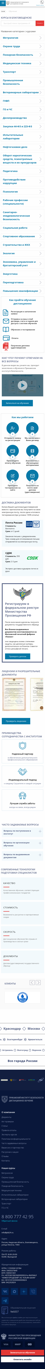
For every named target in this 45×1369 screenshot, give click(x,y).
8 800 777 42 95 (42, 2)
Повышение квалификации (20, 290)
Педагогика (10, 171)
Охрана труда (11, 46)
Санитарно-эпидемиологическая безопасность (16, 216)
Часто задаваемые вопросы (14, 1143)
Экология (9, 253)
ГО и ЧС (7, 109)
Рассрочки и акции (10, 1152)
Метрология (10, 37)
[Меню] (3, 3)
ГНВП (6, 100)
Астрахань (7, 1050)
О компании (8, 1112)
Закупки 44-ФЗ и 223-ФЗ (17, 126)
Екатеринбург (15, 1039)
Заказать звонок (40, 5)
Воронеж (36, 1050)
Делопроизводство (15, 117)
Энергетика (10, 273)
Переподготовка (13, 282)
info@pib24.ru (7, 1232)
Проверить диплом (17, 656)
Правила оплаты (9, 1130)
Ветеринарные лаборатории (21, 92)
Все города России (22, 1061)
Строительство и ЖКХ (16, 244)
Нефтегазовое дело (15, 147)
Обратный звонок (10, 1221)
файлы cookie (17, 1318)
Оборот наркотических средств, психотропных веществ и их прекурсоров (19, 159)
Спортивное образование (19, 236)
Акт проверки (8, 1121)
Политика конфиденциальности (16, 1139)
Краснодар (12, 1028)
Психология (10, 191)
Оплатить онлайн (22, 1359)
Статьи (5, 1126)
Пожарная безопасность (18, 54)
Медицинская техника (17, 63)
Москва (34, 1028)
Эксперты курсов (9, 1134)
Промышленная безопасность (15, 1182)
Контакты (6, 1160)
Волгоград (22, 1050)
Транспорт (9, 71)
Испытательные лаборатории (15, 1195)
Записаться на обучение (17, 403)
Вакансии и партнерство (13, 1147)
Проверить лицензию (16, 721)
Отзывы (5, 1156)
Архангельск (35, 1039)
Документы (6, 1117)
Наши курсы (8, 1168)
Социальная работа (15, 227)
